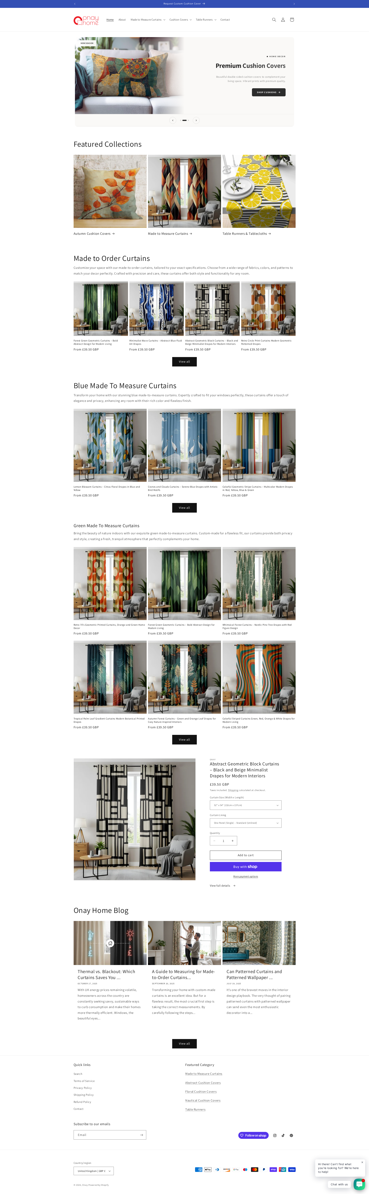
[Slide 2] (183, 120)
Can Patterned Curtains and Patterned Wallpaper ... (254, 974)
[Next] (196, 120)
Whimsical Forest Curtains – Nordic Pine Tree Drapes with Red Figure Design (257, 626)
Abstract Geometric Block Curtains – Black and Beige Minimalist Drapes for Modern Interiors (211, 342)
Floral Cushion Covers (201, 1091)
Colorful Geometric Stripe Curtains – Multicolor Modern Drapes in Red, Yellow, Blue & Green (258, 488)
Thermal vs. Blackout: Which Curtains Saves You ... (106, 974)
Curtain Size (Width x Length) (227, 797)
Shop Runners (97, 92)
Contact (79, 1109)
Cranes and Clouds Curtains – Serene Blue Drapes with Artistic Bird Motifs (183, 488)
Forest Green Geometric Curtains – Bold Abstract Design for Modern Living (96, 342)
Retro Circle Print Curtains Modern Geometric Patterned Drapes (266, 342)
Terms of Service (84, 1081)
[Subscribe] (141, 1135)
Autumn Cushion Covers (92, 233)
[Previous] (172, 120)
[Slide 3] (187, 120)
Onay (85, 1184)
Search (78, 1074)
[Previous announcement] (75, 4)
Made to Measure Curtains (168, 233)
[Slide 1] (180, 120)
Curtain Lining (218, 815)
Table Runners (195, 1109)
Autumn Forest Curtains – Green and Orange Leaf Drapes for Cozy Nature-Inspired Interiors (182, 720)
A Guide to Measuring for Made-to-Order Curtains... (183, 974)
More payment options (245, 876)
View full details (220, 885)
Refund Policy (82, 1102)
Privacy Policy (83, 1088)
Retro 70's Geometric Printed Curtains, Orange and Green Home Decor (109, 626)
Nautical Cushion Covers (203, 1100)
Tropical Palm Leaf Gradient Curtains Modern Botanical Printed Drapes (109, 720)
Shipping (233, 790)
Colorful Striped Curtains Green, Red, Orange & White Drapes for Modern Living (259, 720)
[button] (147, 19)
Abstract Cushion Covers (203, 1083)
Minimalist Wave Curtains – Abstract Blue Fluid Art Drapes (155, 342)
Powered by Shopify (98, 1184)
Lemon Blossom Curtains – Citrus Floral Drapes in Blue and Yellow (107, 488)
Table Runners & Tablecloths (245, 233)
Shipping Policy (84, 1095)
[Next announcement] (294, 4)
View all (184, 362)
